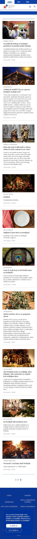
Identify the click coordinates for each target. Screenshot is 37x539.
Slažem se (13, 526)
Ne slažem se (13, 530)
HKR (27, 2)
